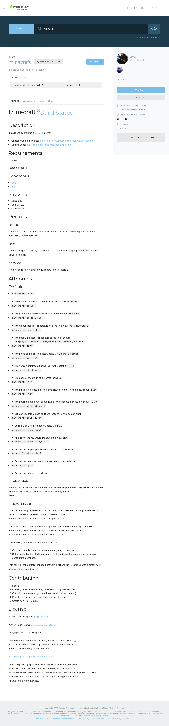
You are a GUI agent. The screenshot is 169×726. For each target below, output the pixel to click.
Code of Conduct (41, 719)
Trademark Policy (114, 719)
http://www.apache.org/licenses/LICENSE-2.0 (30, 656)
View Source (140, 90)
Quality (47, 101)
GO (154, 28)
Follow (97, 62)
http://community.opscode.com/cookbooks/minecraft (66, 140)
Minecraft (39, 132)
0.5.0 (46, 61)
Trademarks (15, 713)
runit (13, 186)
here (17, 495)
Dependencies (29, 101)
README (15, 100)
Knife (33, 78)
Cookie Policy (98, 719)
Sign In (156, 8)
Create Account (137, 8)
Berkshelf (25, 78)
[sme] (121, 70)
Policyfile (14, 78)
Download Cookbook (140, 137)
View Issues (141, 97)
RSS (12, 56)
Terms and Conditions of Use (63, 719)
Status (127, 719)
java (13, 182)
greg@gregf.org (41, 616)
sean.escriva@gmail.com (43, 624)
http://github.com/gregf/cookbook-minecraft (49, 144)
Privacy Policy (84, 719)
